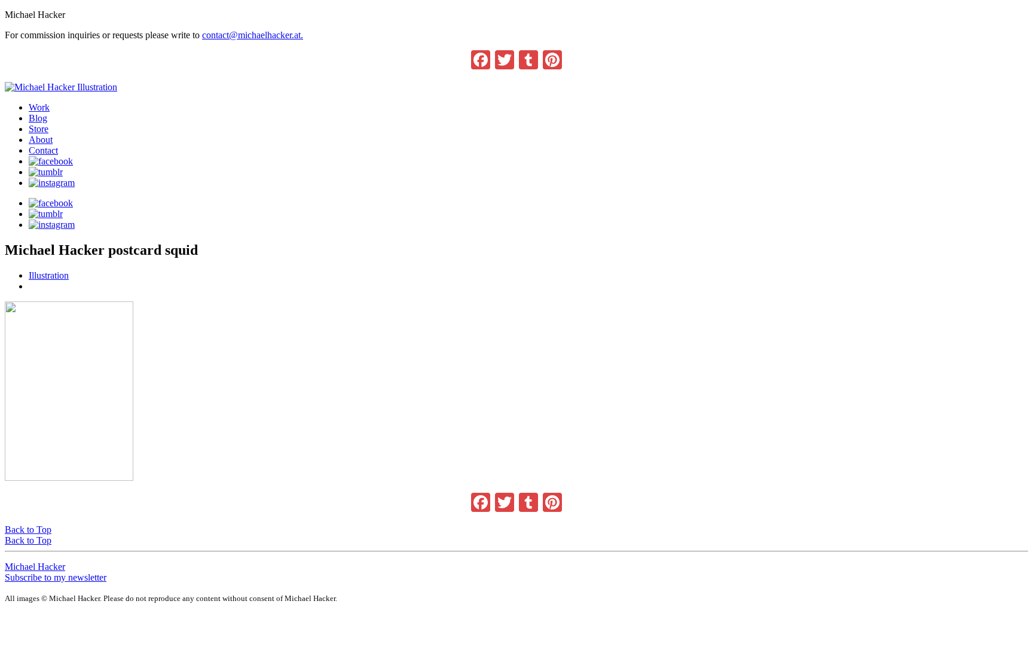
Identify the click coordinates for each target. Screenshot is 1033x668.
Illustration (49, 275)
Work (39, 107)
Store (38, 129)
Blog (38, 118)
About (41, 140)
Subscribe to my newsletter (55, 577)
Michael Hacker (35, 567)
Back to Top (28, 529)
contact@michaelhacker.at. (252, 35)
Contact (43, 150)
